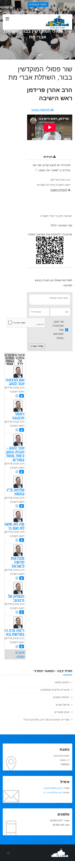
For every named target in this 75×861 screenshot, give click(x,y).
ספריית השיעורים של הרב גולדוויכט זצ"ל (46, 719)
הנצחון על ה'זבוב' (16, 598)
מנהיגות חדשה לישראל (17, 562)
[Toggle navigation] (7, 19)
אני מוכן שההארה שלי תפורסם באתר (58, 330)
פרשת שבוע (63, 704)
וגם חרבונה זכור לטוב (15, 381)
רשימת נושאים (61, 697)
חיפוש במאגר (62, 682)
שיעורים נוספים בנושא (9, 358)
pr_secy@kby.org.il (53, 792)
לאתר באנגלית (38, 4)
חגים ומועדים (62, 712)
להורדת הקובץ (58, 189)
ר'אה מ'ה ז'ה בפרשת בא (13, 632)
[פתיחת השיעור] (17, 395)
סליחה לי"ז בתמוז (15, 492)
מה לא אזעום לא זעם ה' (13, 526)
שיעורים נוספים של (20, 358)
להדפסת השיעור (41, 109)
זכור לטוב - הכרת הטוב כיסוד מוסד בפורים (15, 453)
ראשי (39, 54)
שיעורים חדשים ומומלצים (55, 689)
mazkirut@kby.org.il (53, 788)
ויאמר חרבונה (18, 415)
